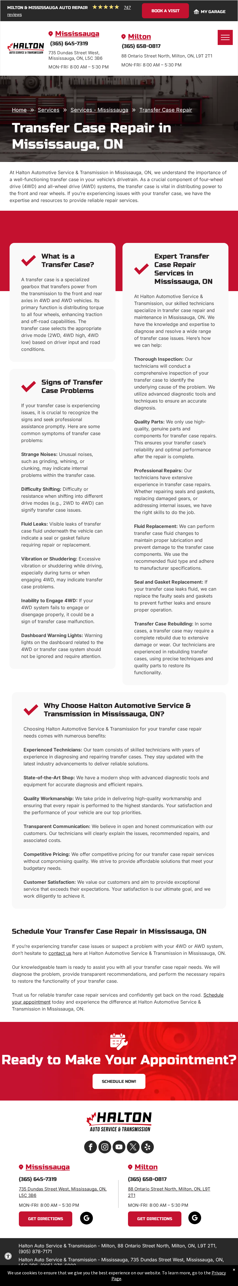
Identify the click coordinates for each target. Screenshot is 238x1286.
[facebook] (90, 1148)
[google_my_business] (86, 1219)
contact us (59, 953)
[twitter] (133, 1148)
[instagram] (104, 1148)
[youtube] (119, 1148)
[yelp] (147, 1148)
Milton (139, 37)
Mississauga (77, 34)
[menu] (225, 37)
